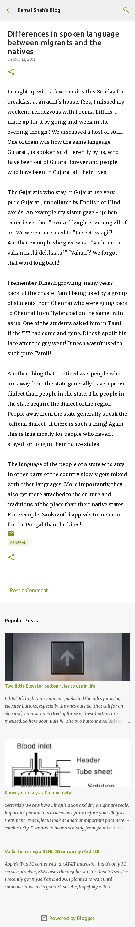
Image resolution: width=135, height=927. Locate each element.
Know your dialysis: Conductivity (38, 792)
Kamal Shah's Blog (39, 10)
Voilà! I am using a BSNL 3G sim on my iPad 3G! (52, 851)
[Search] (126, 10)
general (18, 543)
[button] (11, 72)
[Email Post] (11, 536)
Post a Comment (29, 590)
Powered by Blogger (71, 918)
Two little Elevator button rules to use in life (50, 685)
